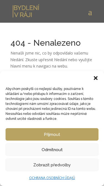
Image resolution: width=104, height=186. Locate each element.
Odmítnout (52, 149)
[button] (95, 78)
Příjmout (52, 134)
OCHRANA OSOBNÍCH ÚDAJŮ (52, 177)
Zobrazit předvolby (52, 164)
